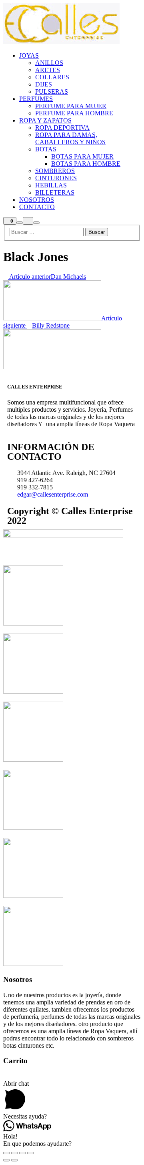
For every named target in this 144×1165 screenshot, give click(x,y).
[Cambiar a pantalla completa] (22, 1153)
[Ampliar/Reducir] (30, 1153)
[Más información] (28, 221)
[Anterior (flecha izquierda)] (6, 1160)
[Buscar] (19, 222)
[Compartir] (14, 1153)
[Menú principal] (36, 222)
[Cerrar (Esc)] (6, 1153)
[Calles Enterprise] (61, 41)
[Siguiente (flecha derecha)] (14, 1160)
